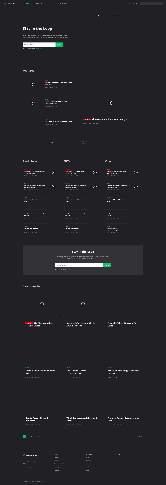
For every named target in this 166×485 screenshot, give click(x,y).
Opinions (88, 461)
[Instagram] (133, 4)
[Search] (161, 3)
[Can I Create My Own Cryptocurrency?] (54, 229)
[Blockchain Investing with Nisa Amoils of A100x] (33, 103)
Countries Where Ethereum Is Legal (58, 121)
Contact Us (57, 461)
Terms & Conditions (60, 464)
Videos (47, 80)
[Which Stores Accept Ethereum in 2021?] (83, 399)
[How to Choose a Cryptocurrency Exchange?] (124, 351)
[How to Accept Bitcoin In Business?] (42, 399)
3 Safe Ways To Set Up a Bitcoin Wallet (34, 214)
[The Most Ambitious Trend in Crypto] (33, 84)
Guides (47, 119)
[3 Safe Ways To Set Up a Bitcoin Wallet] (54, 215)
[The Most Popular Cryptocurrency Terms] (124, 399)
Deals (87, 470)
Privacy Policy (39, 48)
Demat (46, 87)
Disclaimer (57, 470)
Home (56, 454)
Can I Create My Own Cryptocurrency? (31, 229)
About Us (57, 457)
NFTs (87, 457)
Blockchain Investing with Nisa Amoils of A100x (56, 102)
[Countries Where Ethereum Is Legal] (33, 122)
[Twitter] (136, 4)
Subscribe (59, 44)
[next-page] (42, 436)
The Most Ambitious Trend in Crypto (58, 84)
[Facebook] (130, 4)
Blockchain (89, 454)
